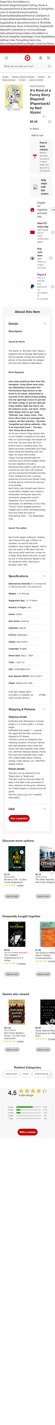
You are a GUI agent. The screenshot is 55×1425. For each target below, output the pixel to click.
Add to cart (37, 135)
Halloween (22, 5)
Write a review (28, 1132)
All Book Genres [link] (41, 1074)
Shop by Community (28, 29)
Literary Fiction (36, 79)
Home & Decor (21, 8)
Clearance (20, 33)
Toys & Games (17, 22)
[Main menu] (6, 58)
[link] (38, 116)
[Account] (40, 58)
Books (41, 76)
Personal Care (32, 15)
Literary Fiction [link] (11, 1074)
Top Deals (21, 36)
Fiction (22, 79)
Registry (13, 43)
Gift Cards (11, 29)
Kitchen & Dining (38, 8)
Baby (14, 15)
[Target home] (27, 58)
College (12, 5)
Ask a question (19, 818)
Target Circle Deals (36, 36)
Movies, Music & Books (20, 26)
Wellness (27, 19)
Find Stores (48, 43)
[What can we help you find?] (27, 66)
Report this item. (42, 694)
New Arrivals (32, 33)
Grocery (21, 12)
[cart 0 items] (48, 58)
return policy (23, 794)
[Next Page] (52, 873)
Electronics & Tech (35, 22)
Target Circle (35, 43)
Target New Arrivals (10, 1)
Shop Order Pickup (13, 40)
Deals (11, 33)
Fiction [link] (26, 1074)
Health (18, 19)
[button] (38, 116)
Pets (12, 19)
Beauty (21, 15)
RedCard (23, 43)
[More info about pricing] (49, 121)
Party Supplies (41, 26)
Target (5, 76)
